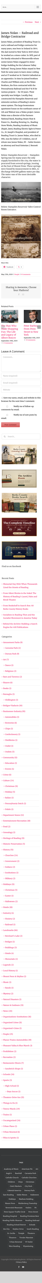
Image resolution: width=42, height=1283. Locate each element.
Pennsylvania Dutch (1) (15, 803)
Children (11, 1182)
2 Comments (8, 343)
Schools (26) (8, 1074)
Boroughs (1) (9, 694)
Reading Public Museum (12, 1220)
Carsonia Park (30, 1173)
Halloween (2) (11, 901)
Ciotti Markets (16, 1186)
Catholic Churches (29, 1178)
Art (37, 1169)
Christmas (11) (11, 786)
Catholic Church (12, 1178)
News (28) (7, 1011)
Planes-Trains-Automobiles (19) (17, 1040)
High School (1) (12, 1086)
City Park (28, 1186)
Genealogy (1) (9, 832)
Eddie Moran (22, 1195)
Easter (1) (9, 896)
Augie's (9, 1173)
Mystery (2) (8, 993)
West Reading (14, 1246)
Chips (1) (9, 728)
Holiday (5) (10, 792)
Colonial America (14, 1190)
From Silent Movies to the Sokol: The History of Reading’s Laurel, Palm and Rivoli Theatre (20, 596)
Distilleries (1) (11, 740)
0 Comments (25, 274)
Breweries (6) (11, 723)
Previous (29, 22)
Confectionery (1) (12, 734)
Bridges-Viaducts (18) (12, 705)
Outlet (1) (9, 746)
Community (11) (10, 757)
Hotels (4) (9, 953)
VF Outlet (29, 1242)
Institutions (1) (11, 872)
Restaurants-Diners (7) (13, 1063)
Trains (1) (7, 1114)
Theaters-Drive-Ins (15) (13, 1097)
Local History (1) (10, 970)
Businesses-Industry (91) (14, 711)
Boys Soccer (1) (13, 1091)
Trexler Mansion (26, 1238)
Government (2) (12, 861)
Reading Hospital (10, 1216)
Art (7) (6, 659)
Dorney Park (29, 1190)
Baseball (18, 1173)
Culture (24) (8, 780)
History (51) (8, 849)
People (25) (8, 1034)
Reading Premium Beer (29, 1216)
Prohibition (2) (9, 1051)
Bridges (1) (10, 942)
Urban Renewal (15, 1242)
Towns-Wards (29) (11, 1109)
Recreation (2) (9, 1057)
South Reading (33, 1229)
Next (37, 22)
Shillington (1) (11, 700)
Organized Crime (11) (12, 1022)
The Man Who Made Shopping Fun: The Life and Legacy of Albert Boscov (9, 331)
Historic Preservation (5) (14, 844)
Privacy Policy (21, 1262)
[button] (3, 327)
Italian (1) (9, 797)
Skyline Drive (18, 1229)
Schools (32, 1225)
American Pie (27, 1169)
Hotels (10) (7, 907)
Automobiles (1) (12, 717)
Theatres (12, 1238)
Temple (21, 1233)
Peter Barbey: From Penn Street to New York (31, 330)
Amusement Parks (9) (13, 642)
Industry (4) (8, 913)
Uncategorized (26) (11, 1120)
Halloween (34, 1195)
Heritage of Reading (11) (13, 838)
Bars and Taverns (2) (12, 677)
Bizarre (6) (7, 682)
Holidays (12, 1199)
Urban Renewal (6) (11, 1132)
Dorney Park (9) (12, 654)
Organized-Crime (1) (12, 1028)
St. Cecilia (11, 1233)
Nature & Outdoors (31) (13, 1005)
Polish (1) (9, 809)
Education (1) (11, 763)
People (16, 274)
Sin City (6, 1229)
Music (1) (7, 982)
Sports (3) (7, 1080)
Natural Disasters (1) (12, 999)
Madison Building (26, 1199)
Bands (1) (9, 988)
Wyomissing (28, 1246)
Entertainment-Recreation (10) (16, 821)
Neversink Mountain (14, 1208)
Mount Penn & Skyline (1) (14, 976)
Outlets (28, 1208)
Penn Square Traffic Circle (14, 1212)
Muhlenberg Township (27, 1203)
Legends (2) (8, 965)
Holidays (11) (8, 884)
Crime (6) (7, 775)
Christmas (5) (11, 890)
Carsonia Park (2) (13, 648)
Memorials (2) (11, 959)
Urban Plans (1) (10, 1126)
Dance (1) (9, 665)
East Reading (8, 1195)
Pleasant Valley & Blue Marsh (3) (17, 1045)
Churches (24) (11, 855)
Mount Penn (10, 1203)
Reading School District (16, 1225)
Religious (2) (10, 671)
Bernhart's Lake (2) (13, 936)
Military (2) (10, 878)
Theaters (31, 1233)
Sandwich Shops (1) (14, 1068)
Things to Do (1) (10, 1103)
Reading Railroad (32, 1220)
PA (35, 1208)
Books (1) (7, 688)
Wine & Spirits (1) (11, 1138)
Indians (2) (10, 867)
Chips (20, 1182)
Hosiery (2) (10, 919)
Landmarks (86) (10, 930)
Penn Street (33, 1212)
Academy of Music (11, 1169)
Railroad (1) (10, 924)
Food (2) (6, 826)
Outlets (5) (9, 752)
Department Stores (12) (13, 815)
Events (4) (9, 769)
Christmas (30, 1182)
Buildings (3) (11, 947)
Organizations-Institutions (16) (17, 1016)
